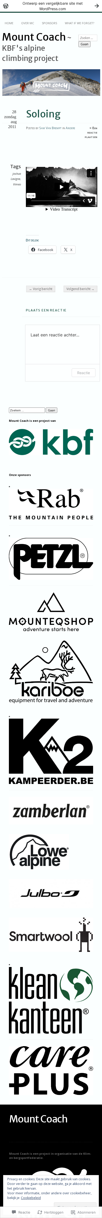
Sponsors (49, 23)
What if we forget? (79, 23)
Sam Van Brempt (50, 128)
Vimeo (17, 184)
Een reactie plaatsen (91, 132)
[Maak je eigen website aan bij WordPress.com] (51, 6)
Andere (70, 128)
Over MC (27, 23)
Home (9, 23)
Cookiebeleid (31, 1198)
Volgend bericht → (80, 289)
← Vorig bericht (40, 289)
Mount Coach (34, 37)
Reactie (83, 373)
